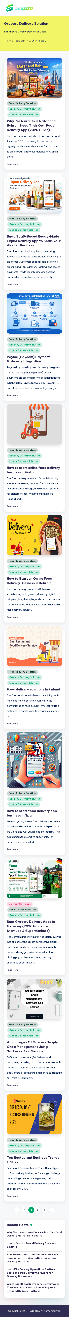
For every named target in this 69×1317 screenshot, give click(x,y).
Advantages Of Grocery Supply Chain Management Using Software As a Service (32, 1046)
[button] (17, 1210)
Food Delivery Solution (22, 103)
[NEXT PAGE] (52, 1210)
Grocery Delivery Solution (24, 41)
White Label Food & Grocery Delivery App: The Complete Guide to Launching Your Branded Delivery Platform (33, 1288)
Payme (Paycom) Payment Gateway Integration (28, 359)
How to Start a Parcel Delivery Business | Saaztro (32, 1245)
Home (7, 41)
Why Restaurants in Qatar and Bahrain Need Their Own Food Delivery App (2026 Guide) (31, 125)
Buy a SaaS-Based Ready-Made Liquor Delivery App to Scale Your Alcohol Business (34, 240)
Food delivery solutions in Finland (33, 689)
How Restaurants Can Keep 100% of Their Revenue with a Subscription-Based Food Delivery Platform (32, 1258)
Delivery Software (20, 904)
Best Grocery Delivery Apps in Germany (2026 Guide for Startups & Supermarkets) (31, 926)
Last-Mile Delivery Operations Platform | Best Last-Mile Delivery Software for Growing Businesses (32, 1273)
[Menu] (63, 8)
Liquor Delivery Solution (23, 114)
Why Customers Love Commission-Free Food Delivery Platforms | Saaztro (34, 1234)
